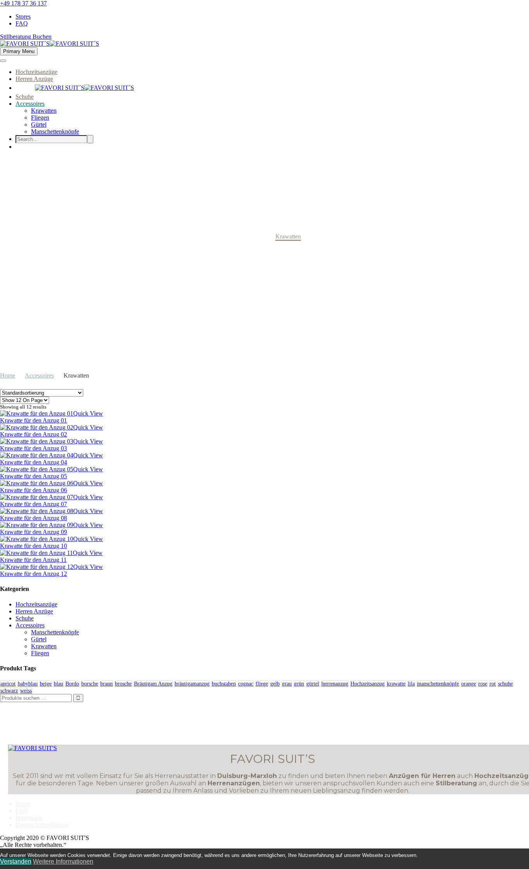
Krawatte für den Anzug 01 (33, 420)
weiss (26, 691)
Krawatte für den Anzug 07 (33, 504)
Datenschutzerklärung (42, 824)
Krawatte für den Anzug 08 (33, 518)
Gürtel (38, 124)
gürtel (312, 684)
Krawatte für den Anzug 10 (33, 546)
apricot (7, 684)
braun (106, 684)
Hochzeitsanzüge (36, 72)
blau (58, 684)
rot (492, 684)
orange (468, 684)
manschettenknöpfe (438, 684)
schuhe (505, 684)
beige (46, 684)
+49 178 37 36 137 (23, 3)
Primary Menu (18, 51)
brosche (123, 684)
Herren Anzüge (34, 79)
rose (482, 684)
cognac (245, 684)
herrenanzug (334, 684)
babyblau (28, 684)
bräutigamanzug (192, 684)
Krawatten (44, 110)
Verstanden (15, 861)
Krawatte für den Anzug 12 (33, 573)
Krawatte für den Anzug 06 (33, 490)
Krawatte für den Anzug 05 (33, 476)
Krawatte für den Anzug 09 (33, 532)
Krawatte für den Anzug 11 (33, 559)
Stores (23, 16)
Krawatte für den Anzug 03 (33, 448)
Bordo (72, 684)
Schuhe (24, 96)
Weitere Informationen (63, 861)
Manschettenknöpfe (55, 131)
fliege (262, 684)
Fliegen (40, 117)
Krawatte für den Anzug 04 (33, 462)
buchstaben (224, 684)
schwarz (9, 691)
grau (287, 684)
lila (411, 684)
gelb (275, 684)
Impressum (28, 817)
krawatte (396, 684)
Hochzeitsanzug (367, 684)
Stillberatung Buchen (26, 36)
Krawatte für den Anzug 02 (33, 434)
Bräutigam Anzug (153, 684)
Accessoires (30, 103)
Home (7, 375)
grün (299, 684)
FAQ (21, 23)
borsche (89, 684)
